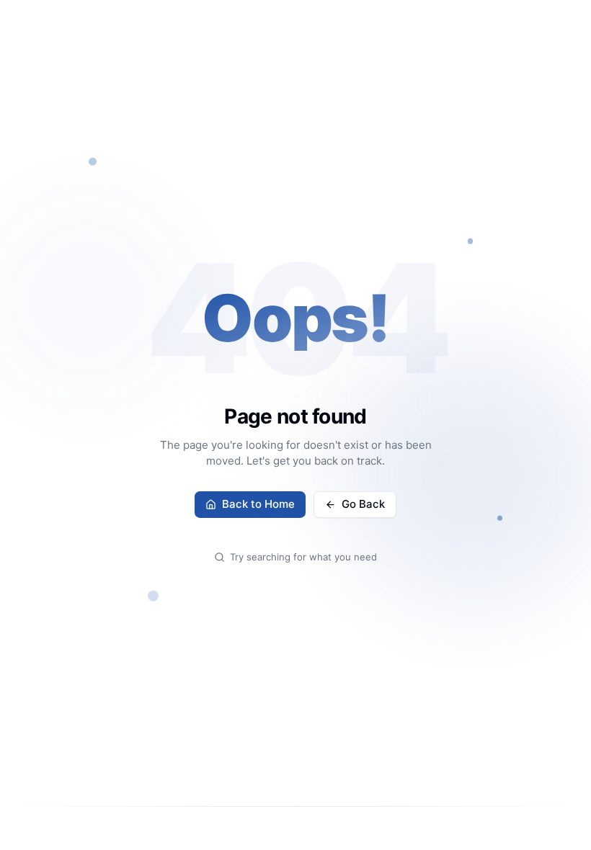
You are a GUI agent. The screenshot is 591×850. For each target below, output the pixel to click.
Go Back (363, 504)
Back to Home (258, 504)
